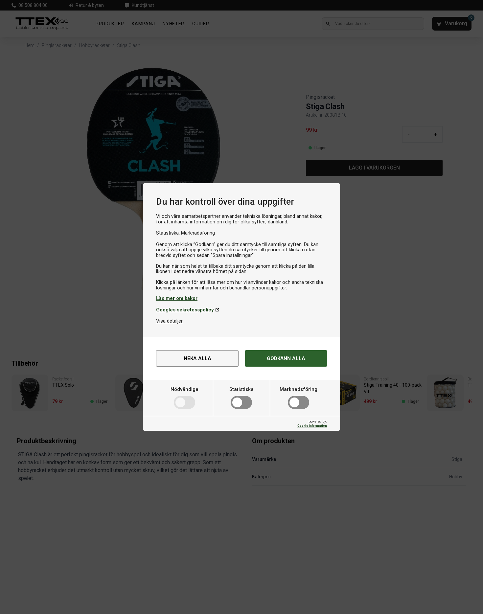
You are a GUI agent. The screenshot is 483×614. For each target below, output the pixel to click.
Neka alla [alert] (197, 358)
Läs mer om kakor (176, 298)
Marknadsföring (298, 389)
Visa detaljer (169, 321)
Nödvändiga (184, 389)
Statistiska (241, 389)
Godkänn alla (286, 358)
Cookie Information (312, 425)
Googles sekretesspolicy (185, 310)
